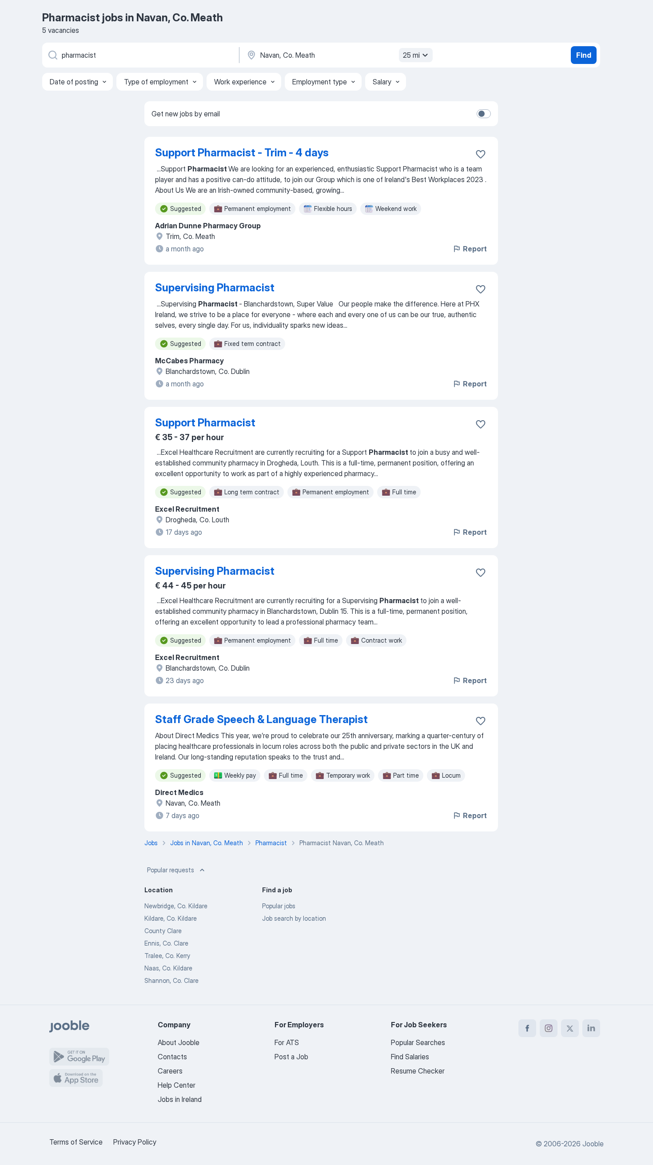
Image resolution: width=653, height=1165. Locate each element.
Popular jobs (278, 906)
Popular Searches (418, 1042)
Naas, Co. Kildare (168, 968)
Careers (170, 1070)
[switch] (484, 113)
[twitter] (570, 1028)
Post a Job (291, 1056)
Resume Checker (418, 1070)
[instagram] (548, 1028)
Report (475, 248)
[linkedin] (591, 1028)
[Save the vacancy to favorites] (480, 154)
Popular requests (170, 870)
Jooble (593, 1143)
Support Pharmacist (205, 422)
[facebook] (527, 1028)
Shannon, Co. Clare (171, 980)
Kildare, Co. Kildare (170, 918)
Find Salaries (410, 1056)
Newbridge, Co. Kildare (175, 906)
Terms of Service (76, 1141)
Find (583, 55)
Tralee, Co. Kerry (167, 955)
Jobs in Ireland (180, 1099)
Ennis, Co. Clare (166, 943)
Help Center (176, 1085)
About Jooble (178, 1042)
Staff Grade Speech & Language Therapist (261, 719)
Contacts (172, 1056)
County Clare (163, 930)
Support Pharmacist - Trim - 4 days (242, 152)
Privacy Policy (134, 1141)
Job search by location (294, 918)
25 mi (411, 55)
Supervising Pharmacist (215, 287)
